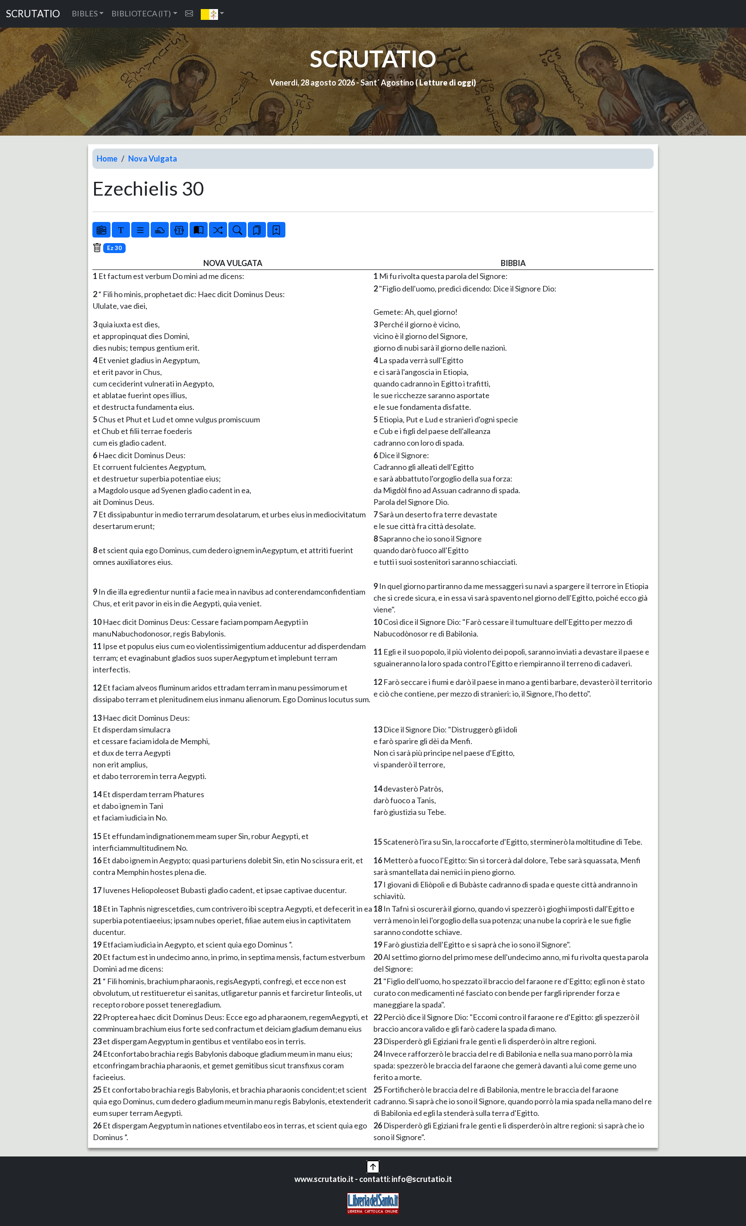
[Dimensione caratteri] (121, 230)
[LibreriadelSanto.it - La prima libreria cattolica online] (373, 1202)
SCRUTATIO (33, 13)
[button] (212, 14)
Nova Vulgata (152, 158)
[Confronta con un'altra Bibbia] (199, 230)
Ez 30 (114, 247)
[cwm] (189, 13)
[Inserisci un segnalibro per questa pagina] (276, 230)
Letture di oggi (446, 82)
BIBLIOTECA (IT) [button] (141, 13)
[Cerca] (237, 230)
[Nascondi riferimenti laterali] (160, 230)
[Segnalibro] (257, 230)
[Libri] (101, 230)
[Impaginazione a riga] (140, 230)
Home (107, 158)
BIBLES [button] (85, 13)
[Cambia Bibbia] (218, 230)
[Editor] (179, 230)
